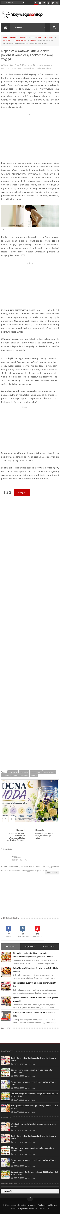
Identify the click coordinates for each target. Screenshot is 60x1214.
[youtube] (48, 3)
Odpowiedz (52, 873)
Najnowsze (30, 946)
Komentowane (49, 946)
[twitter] (44, 3)
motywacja (24, 37)
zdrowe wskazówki (20, 40)
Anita (14, 857)
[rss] (57, 3)
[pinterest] (53, 3)
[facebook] (36, 3)
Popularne (10, 946)
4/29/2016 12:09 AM (19, 860)
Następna (22, 493)
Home (5, 37)
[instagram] (40, 3)
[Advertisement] (30, 136)
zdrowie (33, 40)
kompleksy (13, 37)
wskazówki (6, 40)
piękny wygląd (49, 37)
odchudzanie (36, 37)
